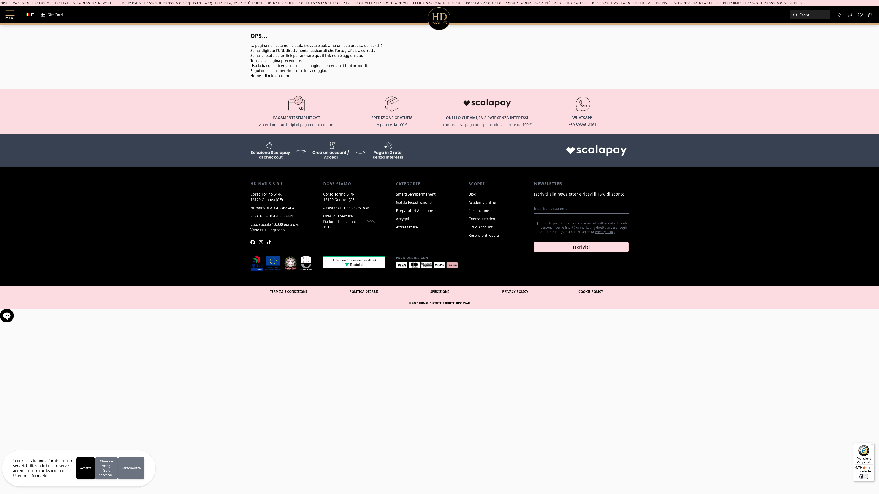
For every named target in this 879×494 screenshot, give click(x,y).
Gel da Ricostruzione (414, 202)
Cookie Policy (590, 291)
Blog (472, 194)
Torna (255, 60)
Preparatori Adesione (414, 210)
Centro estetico (482, 218)
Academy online (482, 202)
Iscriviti (581, 247)
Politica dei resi (364, 291)
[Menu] (871, 445)
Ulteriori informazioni (32, 475)
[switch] (863, 476)
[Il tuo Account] (850, 15)
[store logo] (439, 18)
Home (255, 75)
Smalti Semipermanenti (416, 194)
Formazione (479, 210)
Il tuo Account (481, 227)
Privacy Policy (605, 232)
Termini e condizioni (288, 291)
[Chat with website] (7, 315)
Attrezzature (407, 227)
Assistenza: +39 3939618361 (347, 207)
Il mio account (277, 75)
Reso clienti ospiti (484, 235)
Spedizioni (439, 291)
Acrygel (402, 218)
